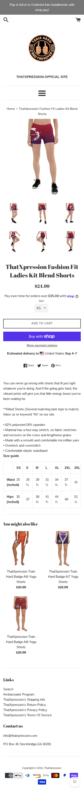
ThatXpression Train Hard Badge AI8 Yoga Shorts (21, 642)
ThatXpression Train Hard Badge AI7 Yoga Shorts (63, 577)
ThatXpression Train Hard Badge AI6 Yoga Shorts (21, 577)
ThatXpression (52, 768)
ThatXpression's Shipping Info (24, 699)
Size (41, 300)
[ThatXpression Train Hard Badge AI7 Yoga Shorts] (63, 549)
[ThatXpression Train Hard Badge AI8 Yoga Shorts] (21, 614)
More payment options (42, 345)
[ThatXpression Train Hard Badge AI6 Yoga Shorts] (21, 549)
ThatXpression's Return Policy (24, 705)
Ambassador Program (18, 694)
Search (8, 689)
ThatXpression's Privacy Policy (25, 710)
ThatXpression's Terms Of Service (27, 715)
